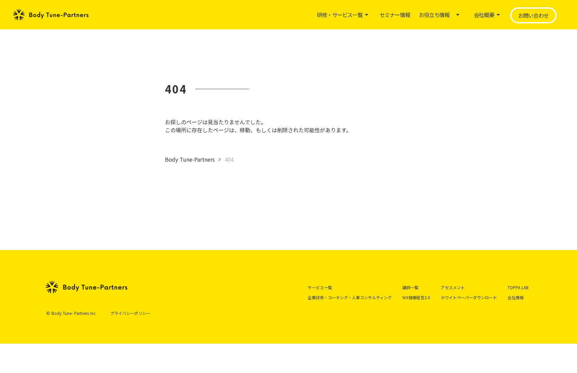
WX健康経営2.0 (416, 297)
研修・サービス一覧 (340, 14)
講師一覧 (410, 287)
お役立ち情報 (434, 14)
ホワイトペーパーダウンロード (469, 297)
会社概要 (484, 14)
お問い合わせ (533, 15)
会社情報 (516, 297)
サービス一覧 (320, 287)
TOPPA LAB (518, 287)
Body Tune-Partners (190, 159)
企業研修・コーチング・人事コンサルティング (350, 297)
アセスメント (453, 287)
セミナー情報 (395, 15)
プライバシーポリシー (130, 313)
